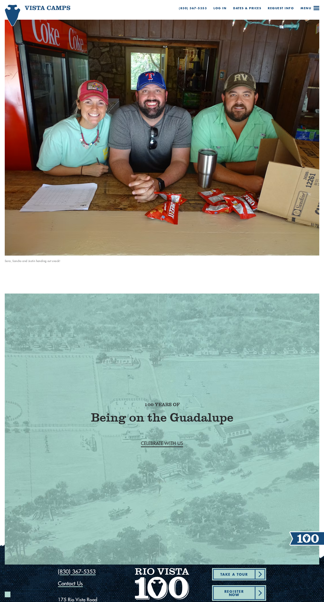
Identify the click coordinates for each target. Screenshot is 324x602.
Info (281, 8)
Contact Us (70, 583)
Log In (220, 8)
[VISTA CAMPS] (30, 18)
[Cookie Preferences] (7, 594)
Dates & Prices (247, 8)
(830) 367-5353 (193, 8)
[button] (162, 443)
